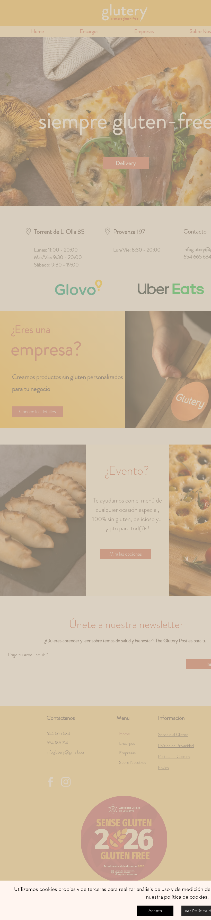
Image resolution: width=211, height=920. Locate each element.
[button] (155, 911)
